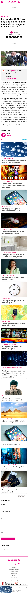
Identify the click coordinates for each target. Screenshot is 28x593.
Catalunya (4, 16)
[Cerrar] (26, 587)
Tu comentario (4, 518)
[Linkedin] (12, 37)
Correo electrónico (5, 511)
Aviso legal (14, 567)
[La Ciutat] (14, 2)
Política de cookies (14, 571)
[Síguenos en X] (12, 563)
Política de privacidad (14, 569)
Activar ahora (10, 78)
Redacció (15, 32)
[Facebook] (7, 37)
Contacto (14, 575)
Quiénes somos (14, 573)
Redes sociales (14, 577)
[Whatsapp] (15, 37)
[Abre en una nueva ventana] (8, 583)
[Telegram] (18, 37)
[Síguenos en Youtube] (18, 563)
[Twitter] (10, 37)
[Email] (21, 37)
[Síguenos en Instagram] (15, 563)
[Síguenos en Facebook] (9, 563)
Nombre (3, 504)
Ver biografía (9, 135)
